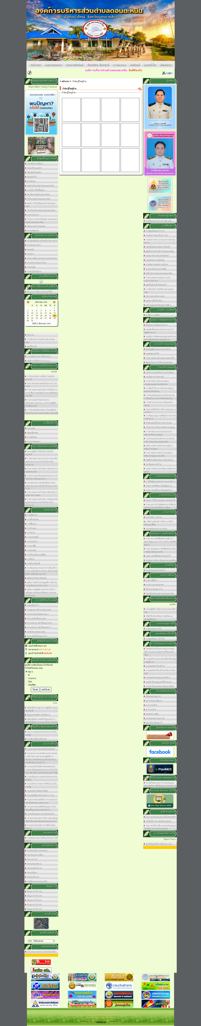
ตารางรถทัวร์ (151, 705)
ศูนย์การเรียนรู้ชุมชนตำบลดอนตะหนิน (40, 204)
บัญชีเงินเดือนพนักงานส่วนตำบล (159, 460)
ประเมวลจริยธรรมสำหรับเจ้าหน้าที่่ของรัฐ (40, 733)
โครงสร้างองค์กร (34, 168)
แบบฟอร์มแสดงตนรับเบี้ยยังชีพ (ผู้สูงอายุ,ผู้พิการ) (160, 660)
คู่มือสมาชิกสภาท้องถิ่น (36, 578)
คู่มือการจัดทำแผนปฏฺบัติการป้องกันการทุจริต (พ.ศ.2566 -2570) (41, 584)
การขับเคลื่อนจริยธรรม (36, 739)
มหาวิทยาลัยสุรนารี (153, 723)
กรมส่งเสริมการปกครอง (36, 850)
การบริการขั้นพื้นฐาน (35, 190)
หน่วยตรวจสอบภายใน (36, 263)
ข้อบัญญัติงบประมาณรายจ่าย (157, 349)
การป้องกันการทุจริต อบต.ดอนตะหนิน (40, 340)
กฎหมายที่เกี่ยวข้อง (153, 301)
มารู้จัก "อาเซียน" (152, 315)
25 (37, 318)
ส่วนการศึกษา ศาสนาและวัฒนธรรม (41, 258)
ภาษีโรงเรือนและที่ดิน (36, 555)
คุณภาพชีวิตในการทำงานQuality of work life (160, 410)
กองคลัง (30, 249)
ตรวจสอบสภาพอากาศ (155, 718)
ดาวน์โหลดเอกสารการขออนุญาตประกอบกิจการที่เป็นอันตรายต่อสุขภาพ (160, 784)
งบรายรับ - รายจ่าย (153, 517)
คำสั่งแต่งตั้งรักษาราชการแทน (158, 423)
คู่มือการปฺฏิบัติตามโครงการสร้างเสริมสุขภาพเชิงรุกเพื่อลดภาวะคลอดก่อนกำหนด (40, 592)
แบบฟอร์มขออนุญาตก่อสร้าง (157, 677)
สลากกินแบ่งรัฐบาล (153, 701)
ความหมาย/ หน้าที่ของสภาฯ (38, 627)
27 (46, 318)
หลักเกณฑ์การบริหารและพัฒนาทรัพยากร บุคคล (158, 447)
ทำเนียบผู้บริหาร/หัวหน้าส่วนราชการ (42, 241)
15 (55, 313)
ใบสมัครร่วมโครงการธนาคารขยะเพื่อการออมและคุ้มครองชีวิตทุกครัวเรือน (159, 652)
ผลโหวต (46, 689)
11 (37, 313)
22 (55, 316)
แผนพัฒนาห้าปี (152, 353)
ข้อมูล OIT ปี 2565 (34, 909)
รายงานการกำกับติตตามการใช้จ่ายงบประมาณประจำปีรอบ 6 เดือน (160, 506)
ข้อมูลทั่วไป (31, 177)
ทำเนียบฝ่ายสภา (33, 245)
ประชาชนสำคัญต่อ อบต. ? (37, 614)
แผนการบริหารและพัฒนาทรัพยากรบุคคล (160, 470)
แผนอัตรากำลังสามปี (154, 377)
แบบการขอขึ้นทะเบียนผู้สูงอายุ (158, 486)
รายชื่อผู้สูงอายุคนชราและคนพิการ (160, 481)
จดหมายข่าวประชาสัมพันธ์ (157, 256)
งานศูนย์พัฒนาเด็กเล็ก (155, 639)
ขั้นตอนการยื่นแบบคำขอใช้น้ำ (39, 292)
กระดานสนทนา (33, 441)
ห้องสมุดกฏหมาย (153, 696)
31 (32, 321)
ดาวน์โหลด (31, 437)
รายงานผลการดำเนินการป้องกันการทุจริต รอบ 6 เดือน (41, 493)
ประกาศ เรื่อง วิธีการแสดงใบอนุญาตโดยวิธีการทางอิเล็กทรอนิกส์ (160, 827)
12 (41, 313)
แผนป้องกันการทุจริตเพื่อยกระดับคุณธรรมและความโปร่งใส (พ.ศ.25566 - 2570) (41, 486)
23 (28, 318)
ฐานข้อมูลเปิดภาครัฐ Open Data (158, 844)
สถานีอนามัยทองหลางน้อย (38, 194)
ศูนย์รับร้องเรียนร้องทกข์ (155, 285)
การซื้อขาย (31, 524)
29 (55, 318)
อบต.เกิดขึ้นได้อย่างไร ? (36, 636)
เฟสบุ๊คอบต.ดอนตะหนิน (36, 881)
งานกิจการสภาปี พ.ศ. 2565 (156, 235)
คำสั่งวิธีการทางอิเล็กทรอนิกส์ (158, 821)
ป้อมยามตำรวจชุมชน (35, 226)
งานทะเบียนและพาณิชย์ (155, 269)
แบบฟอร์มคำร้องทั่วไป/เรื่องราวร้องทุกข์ (160, 672)
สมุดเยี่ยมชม (32, 433)
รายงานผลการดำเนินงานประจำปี (159, 358)
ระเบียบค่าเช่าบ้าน (153, 464)
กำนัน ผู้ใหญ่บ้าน (33, 271)
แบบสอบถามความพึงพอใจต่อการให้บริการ (41, 839)
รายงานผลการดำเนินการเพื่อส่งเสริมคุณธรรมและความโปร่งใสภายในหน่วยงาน (41, 502)
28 (50, 318)
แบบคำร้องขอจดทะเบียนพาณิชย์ (159, 686)
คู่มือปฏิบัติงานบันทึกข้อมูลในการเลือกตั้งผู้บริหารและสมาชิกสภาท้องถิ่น (41, 720)
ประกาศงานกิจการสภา (155, 296)
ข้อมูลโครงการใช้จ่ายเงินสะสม (158, 362)
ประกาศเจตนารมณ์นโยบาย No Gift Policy (41, 384)
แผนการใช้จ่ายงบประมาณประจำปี (160, 500)
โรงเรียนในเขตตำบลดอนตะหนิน (40, 210)
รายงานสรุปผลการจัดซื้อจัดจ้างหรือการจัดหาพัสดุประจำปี (160, 550)
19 (41, 316)
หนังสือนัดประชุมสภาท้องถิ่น (157, 247)
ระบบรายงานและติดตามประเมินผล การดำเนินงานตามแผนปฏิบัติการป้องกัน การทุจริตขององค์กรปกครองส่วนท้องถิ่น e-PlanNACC (41, 758)
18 (37, 316)
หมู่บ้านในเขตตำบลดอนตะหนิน (40, 186)
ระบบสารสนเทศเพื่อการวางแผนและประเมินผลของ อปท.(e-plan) (41, 801)
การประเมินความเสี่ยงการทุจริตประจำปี (39, 378)
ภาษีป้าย (30, 559)
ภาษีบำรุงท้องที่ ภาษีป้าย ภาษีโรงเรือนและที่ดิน (158, 523)
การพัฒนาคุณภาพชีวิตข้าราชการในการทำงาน (160, 417)
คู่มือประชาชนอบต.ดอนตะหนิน (158, 273)
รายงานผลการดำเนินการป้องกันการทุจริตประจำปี (41, 470)
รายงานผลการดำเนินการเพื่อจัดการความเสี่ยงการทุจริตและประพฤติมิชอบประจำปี (41, 393)
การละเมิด (31, 550)
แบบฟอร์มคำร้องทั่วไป (155, 666)
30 (28, 321)
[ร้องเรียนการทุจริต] (160, 740)
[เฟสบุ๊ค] (160, 757)
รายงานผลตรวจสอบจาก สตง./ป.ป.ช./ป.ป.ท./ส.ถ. (157, 279)
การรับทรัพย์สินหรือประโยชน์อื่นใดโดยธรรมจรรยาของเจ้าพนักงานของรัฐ (41, 411)
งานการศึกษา (151, 580)
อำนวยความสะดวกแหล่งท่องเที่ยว (41, 952)
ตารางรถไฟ (150, 709)
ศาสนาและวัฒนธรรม (154, 585)
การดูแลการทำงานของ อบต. (38, 610)
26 (41, 318)
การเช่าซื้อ (31, 546)
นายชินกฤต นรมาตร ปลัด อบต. (158, 221)
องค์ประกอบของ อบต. (36, 632)
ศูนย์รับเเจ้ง (31, 346)
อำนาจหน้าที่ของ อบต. (36, 618)
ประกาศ (30, 335)
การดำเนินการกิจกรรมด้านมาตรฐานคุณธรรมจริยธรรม (156, 382)
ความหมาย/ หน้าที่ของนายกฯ (39, 623)
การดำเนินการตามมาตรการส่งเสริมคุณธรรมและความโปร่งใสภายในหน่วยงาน (41, 461)
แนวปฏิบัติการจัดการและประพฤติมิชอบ (160, 610)
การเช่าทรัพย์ (32, 537)
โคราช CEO (31, 859)
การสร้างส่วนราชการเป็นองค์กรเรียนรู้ (158, 404)
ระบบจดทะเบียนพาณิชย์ (37, 791)
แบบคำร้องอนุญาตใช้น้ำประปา (158, 682)
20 (46, 316)
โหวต (35, 689)
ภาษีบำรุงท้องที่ (33, 563)
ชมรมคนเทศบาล (33, 864)
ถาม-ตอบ (30, 428)
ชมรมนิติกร (31, 872)
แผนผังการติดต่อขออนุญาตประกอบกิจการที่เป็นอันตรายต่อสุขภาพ (160, 338)
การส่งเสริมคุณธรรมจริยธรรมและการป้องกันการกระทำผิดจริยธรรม (159, 396)
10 (32, 313)
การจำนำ (30, 533)
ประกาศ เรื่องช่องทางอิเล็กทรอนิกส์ (160, 817)
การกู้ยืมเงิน (31, 515)
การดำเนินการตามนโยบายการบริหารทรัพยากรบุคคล (158, 433)
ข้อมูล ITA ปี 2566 (34, 905)
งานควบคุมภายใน (153, 629)
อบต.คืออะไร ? (32, 605)
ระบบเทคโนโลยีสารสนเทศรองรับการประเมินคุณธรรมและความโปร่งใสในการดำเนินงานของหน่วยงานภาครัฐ (41, 769)
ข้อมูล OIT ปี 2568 (34, 896)
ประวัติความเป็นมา (34, 163)
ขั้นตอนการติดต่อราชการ (156, 325)
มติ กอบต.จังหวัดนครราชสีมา (158, 305)
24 (32, 318)
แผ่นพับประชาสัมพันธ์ (154, 260)
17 (32, 316)
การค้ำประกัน (32, 519)
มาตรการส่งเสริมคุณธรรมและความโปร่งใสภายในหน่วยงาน (41, 477)
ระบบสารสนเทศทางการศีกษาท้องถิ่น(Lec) (40, 826)
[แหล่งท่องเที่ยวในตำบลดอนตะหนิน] (41, 155)
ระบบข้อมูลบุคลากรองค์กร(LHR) (40, 814)
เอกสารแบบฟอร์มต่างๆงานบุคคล (159, 372)
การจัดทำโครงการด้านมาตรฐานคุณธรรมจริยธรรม (158, 389)
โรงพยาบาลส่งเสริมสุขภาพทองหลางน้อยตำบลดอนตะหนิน (41, 220)
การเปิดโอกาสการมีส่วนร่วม (38, 356)
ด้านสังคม (31, 181)
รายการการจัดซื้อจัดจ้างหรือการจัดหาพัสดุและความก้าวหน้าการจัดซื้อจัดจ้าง (160, 542)
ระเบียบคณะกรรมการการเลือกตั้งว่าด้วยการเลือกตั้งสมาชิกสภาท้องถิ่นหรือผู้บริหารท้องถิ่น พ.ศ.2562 (41, 571)
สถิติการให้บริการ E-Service (38, 361)
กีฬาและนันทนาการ (154, 589)
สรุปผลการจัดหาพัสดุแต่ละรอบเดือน (160, 560)
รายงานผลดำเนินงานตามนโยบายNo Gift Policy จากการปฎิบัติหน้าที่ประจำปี (40, 403)
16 (28, 316)
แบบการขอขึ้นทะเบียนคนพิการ (158, 490)
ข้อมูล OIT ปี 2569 (34, 891)
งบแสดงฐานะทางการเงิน (156, 529)
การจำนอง (31, 528)
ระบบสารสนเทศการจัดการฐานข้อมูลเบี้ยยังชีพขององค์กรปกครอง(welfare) (41, 819)
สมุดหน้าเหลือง (152, 714)
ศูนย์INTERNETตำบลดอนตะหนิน (159, 251)
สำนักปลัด (31, 267)
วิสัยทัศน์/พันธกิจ (33, 172)
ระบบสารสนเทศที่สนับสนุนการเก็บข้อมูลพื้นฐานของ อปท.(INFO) (40, 808)
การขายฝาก (31, 541)
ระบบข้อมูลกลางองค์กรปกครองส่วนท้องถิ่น (41, 778)
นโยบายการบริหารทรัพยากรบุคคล (160, 427)
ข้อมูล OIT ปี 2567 (34, 900)
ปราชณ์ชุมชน (32, 231)
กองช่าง (30, 254)
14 (50, 313)
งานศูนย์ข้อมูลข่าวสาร (155, 231)
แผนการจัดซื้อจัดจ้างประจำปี (157, 556)
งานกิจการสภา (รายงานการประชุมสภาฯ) (159, 241)
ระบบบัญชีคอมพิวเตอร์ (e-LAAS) (40, 795)
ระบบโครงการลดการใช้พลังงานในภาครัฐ (41, 785)
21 (50, 316)
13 (46, 313)
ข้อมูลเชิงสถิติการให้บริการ (38, 715)
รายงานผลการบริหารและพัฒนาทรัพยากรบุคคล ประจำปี (158, 454)
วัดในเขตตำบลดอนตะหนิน (38, 199)
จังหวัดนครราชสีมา (35, 855)
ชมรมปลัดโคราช (34, 868)
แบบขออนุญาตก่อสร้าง (155, 570)
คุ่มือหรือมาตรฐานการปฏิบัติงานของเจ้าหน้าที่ (41, 709)
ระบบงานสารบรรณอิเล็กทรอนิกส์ (40, 749)
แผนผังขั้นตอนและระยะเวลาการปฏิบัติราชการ (158, 331)
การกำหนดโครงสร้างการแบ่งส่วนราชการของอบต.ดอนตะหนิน (159, 440)
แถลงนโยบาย (32, 215)
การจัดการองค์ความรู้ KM (156, 264)
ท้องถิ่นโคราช (32, 877)
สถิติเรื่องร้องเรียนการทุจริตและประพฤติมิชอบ (158, 617)
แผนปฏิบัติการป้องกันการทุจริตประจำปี (39, 453)
